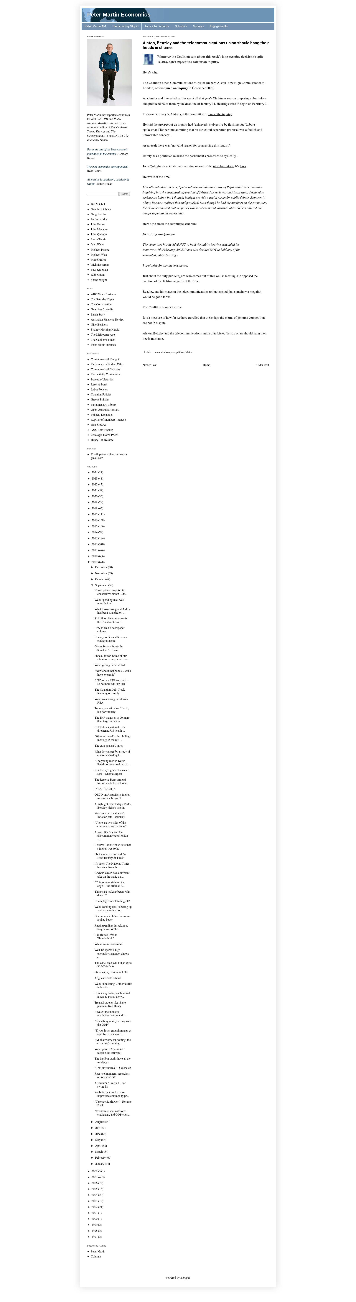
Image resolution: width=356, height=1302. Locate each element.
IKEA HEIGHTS (105, 789)
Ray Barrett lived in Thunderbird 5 (106, 936)
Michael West (99, 254)
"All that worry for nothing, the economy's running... (113, 1041)
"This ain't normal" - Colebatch (113, 1068)
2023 (95, 478)
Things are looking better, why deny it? (112, 893)
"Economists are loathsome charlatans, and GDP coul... (112, 1112)
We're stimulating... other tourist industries (113, 985)
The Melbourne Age (103, 334)
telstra (188, 352)
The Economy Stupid (125, 26)
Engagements (219, 26)
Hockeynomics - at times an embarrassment (111, 638)
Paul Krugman (99, 269)
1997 (95, 1237)
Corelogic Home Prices (104, 435)
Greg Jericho (98, 214)
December (101, 567)
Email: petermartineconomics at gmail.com (109, 456)
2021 (95, 490)
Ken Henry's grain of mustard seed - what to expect (112, 771)
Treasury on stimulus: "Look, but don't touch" (112, 710)
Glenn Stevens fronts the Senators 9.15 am (109, 648)
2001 (95, 1213)
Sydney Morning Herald (105, 329)
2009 (95, 562)
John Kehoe (98, 224)
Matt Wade (97, 244)
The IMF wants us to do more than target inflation (112, 719)
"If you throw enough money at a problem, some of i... (113, 1032)
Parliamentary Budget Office (107, 364)
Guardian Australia (102, 309)
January (100, 1163)
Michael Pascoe (100, 249)
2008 (95, 1171)
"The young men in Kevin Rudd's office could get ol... (112, 762)
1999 (95, 1225)
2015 (95, 526)
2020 (95, 496)
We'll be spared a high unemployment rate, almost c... (112, 953)
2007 (95, 1177)
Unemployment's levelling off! (112, 901)
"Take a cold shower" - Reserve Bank (113, 1103)
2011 (95, 550)
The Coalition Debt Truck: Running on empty (110, 691)
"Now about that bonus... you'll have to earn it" (113, 672)
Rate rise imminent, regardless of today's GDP (112, 1075)
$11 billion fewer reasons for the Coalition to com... (111, 620)
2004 (95, 1195)
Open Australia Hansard (105, 409)
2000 (95, 1219)
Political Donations (102, 414)
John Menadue (99, 229)
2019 (95, 502)
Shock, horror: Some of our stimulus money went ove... (112, 657)
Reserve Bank (99, 384)
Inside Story (98, 314)
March (99, 1151)
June (98, 1134)
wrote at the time (158, 176)
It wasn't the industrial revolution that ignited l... (110, 1013)
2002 (95, 1207)
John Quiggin (99, 234)
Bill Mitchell (98, 204)
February (100, 1157)
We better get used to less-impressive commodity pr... (112, 1094)
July (98, 1127)
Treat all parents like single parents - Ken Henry (110, 1004)
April (98, 1145)
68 (163, 103)
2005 (95, 1189)
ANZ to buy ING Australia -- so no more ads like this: (112, 682)
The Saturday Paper (102, 299)
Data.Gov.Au (98, 424)
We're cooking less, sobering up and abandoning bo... (113, 908)
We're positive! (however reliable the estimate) (109, 1050)
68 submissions (223, 166)
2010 (95, 556)
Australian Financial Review (107, 319)
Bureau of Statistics (102, 379)
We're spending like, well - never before (110, 601)
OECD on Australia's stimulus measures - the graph (112, 796)
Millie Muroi (98, 259)
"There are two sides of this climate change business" (111, 824)
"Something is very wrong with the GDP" (113, 1022)
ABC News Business (103, 294)
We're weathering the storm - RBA (111, 700)
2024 (95, 472)
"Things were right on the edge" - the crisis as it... (110, 884)
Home (206, 365)
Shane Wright (99, 280)
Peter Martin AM (95, 26)
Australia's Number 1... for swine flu (110, 1084)
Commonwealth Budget (105, 359)
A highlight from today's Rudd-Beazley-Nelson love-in (113, 805)
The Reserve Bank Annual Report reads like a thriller (111, 781)
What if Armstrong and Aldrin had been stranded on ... (112, 610)
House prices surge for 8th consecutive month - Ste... (111, 592)
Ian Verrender (99, 219)
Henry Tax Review (102, 440)
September (101, 585)
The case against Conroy (109, 745)
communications (161, 352)
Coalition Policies (101, 394)
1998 (95, 1231)
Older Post (262, 365)
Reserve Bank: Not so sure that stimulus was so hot (113, 846)
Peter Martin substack (103, 345)
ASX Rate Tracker (102, 430)
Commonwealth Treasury (106, 369)
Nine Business (99, 324)
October (100, 579)
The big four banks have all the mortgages (113, 1060)
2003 (95, 1201)
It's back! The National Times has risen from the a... (112, 865)
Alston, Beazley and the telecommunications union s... (111, 835)
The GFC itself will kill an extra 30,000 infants (113, 964)
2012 (95, 544)
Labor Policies (99, 389)
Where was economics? (108, 944)
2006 (95, 1183)
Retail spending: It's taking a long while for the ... (111, 927)
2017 (95, 514)
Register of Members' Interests (108, 419)
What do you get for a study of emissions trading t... (112, 753)
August (99, 1122)
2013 (95, 538)
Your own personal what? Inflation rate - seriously (110, 815)
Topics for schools (157, 26)
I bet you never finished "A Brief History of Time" (110, 856)
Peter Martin (98, 1251)
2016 (95, 520)
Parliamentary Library (103, 404)
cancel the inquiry (220, 114)
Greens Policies (100, 399)
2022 (95, 484)
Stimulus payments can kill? (111, 972)
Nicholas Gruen (100, 264)
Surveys (198, 26)
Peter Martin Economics (119, 15)
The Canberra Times (103, 339)
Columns (96, 1256)
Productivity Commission (106, 374)
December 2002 (202, 88)
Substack (181, 26)
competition (178, 352)
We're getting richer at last (110, 665)
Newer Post (149, 365)
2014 (95, 532)
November (101, 573)
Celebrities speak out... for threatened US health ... (110, 728)
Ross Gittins (98, 274)
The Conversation (101, 304)
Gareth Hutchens (101, 209)
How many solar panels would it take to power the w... (112, 994)
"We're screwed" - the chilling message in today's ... (112, 738)
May (98, 1140)
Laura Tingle (98, 239)
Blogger (185, 1277)
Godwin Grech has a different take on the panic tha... (112, 874)
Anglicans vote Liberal (108, 978)
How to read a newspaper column (109, 629)
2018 (95, 508)
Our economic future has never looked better (113, 917)
